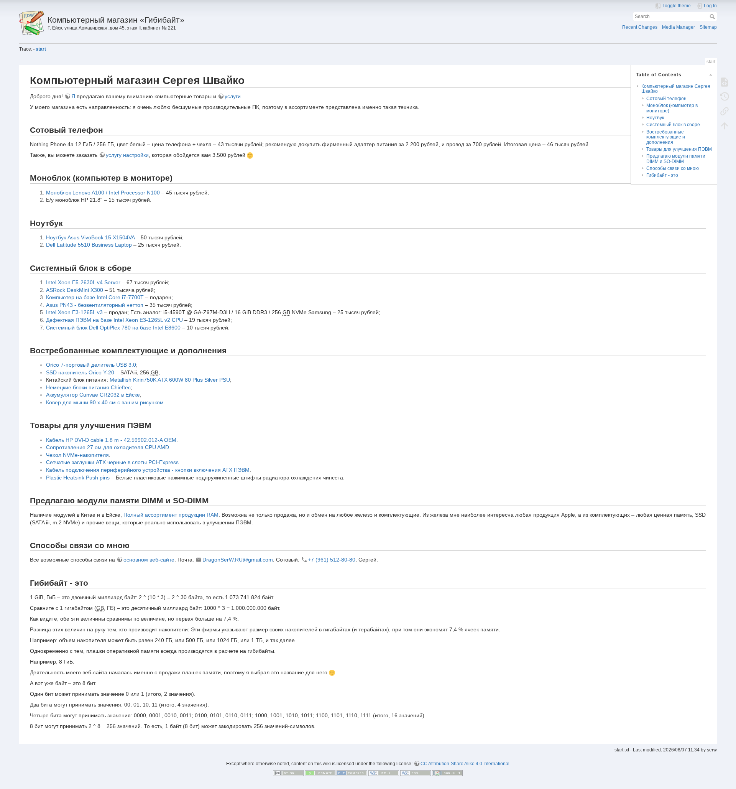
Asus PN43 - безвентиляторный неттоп (94, 305)
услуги (233, 96)
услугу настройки (127, 155)
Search (713, 16)
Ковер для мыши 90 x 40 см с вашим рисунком (105, 402)
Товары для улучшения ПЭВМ (679, 149)
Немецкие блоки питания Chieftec (88, 387)
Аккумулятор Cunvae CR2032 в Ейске (93, 395)
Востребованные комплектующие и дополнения (665, 137)
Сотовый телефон (666, 98)
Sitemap (708, 27)
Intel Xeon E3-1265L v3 (74, 312)
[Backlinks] (724, 111)
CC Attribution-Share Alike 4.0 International (465, 763)
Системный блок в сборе (673, 124)
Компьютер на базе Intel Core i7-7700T (95, 297)
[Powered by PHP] (352, 773)
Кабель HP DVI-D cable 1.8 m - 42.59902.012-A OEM (111, 440)
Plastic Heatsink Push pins (78, 477)
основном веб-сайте (148, 560)
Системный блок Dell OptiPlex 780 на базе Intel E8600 (113, 327)
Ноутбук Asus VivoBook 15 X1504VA (90, 237)
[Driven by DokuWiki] (447, 773)
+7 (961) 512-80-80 (331, 560)
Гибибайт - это (662, 175)
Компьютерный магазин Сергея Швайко (675, 89)
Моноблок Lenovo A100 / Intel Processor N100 (103, 192)
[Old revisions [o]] (724, 96)
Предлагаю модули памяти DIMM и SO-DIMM (675, 158)
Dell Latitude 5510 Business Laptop (89, 245)
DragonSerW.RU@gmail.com (237, 560)
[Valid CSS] (415, 773)
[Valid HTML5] (383, 773)
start (41, 49)
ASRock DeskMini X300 (74, 290)
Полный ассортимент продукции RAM (171, 515)
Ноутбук (655, 117)
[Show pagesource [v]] (724, 81)
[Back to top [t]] (724, 125)
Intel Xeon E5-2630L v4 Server (83, 282)
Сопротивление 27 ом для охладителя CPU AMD (107, 447)
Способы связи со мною (672, 168)
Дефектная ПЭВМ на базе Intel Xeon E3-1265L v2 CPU (114, 320)
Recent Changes (639, 27)
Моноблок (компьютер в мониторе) (672, 108)
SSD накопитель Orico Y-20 (80, 372)
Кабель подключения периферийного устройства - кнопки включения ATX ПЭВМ (148, 470)
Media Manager (678, 27)
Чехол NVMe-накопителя (77, 455)
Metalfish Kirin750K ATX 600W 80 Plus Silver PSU (170, 380)
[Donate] (320, 773)
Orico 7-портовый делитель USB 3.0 (91, 365)
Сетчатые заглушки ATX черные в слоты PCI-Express (112, 462)
